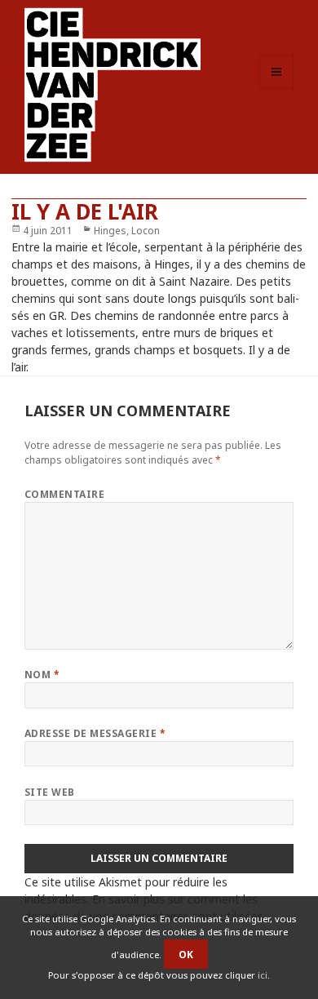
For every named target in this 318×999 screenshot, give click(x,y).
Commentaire (64, 494)
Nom (42, 675)
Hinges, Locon (127, 231)
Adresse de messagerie (95, 733)
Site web (49, 792)
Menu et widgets (277, 88)
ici (262, 975)
